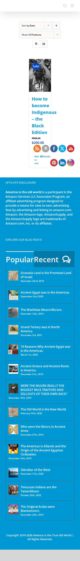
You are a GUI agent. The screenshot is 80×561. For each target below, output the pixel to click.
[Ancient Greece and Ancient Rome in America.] (13, 369)
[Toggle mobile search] (65, 6)
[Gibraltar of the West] (13, 472)
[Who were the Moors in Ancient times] (13, 429)
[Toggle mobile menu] (72, 6)
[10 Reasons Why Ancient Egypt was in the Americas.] (13, 349)
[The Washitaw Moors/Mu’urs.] (13, 312)
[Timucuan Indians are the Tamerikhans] (13, 490)
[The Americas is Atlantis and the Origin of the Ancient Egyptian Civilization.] (13, 449)
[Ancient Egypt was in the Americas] (13, 295)
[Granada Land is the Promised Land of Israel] (13, 275)
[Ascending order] (56, 25)
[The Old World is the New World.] (13, 412)
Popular (20, 259)
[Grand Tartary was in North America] (13, 329)
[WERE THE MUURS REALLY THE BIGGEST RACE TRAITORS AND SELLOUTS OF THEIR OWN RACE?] (13, 388)
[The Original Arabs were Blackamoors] (13, 509)
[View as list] (43, 43)
